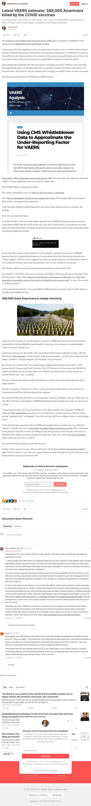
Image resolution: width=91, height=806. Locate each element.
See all (7, 754)
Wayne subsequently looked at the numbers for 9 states (31, 198)
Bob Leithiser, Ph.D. (13, 548)
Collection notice (60, 789)
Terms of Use (56, 761)
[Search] (86, 687)
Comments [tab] (7, 526)
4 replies (11, 665)
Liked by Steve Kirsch (14, 551)
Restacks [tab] (17, 526)
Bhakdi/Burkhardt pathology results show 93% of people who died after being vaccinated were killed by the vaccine (37, 715)
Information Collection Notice (44, 764)
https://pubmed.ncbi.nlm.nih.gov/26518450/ (61, 614)
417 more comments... (8, 675)
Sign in (85, 4)
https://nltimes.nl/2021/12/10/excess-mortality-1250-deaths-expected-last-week (49, 596)
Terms (50, 789)
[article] (45, 701)
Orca (7, 633)
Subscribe (74, 4)
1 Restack (30, 501)
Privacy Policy (63, 764)
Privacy (44, 789)
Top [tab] (4, 687)
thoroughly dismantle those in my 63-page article (50, 428)
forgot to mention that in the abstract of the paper (50, 277)
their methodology (19, 413)
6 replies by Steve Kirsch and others (21, 625)
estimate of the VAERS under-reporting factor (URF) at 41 (30, 40)
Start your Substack (39, 795)
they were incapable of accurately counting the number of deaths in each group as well (43, 279)
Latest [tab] (10, 687)
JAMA (46, 44)
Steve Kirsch (12, 27)
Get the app (57, 795)
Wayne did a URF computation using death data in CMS (26, 178)
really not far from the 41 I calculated (47, 192)
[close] (68, 721)
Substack (33, 801)
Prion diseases (19, 356)
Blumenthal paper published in (30, 44)
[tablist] (12, 526)
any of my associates (77, 434)
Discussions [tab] (20, 687)
